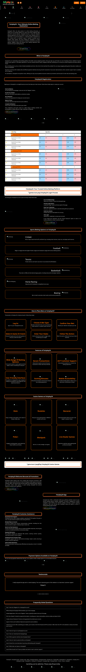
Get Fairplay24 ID (24, 48)
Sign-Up (83, 2)
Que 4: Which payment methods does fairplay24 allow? (18, 637)
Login (76, 2)
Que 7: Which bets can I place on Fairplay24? (16, 646)
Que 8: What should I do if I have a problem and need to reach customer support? (24, 649)
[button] (42, 122)
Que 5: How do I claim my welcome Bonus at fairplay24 (18, 640)
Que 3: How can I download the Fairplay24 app (16, 633)
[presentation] (42, 121)
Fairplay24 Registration (11, 112)
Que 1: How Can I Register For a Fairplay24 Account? (17, 607)
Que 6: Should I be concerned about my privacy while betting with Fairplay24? (23, 643)
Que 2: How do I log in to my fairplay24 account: (16, 630)
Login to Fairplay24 (50, 222)
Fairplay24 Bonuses (11, 489)
